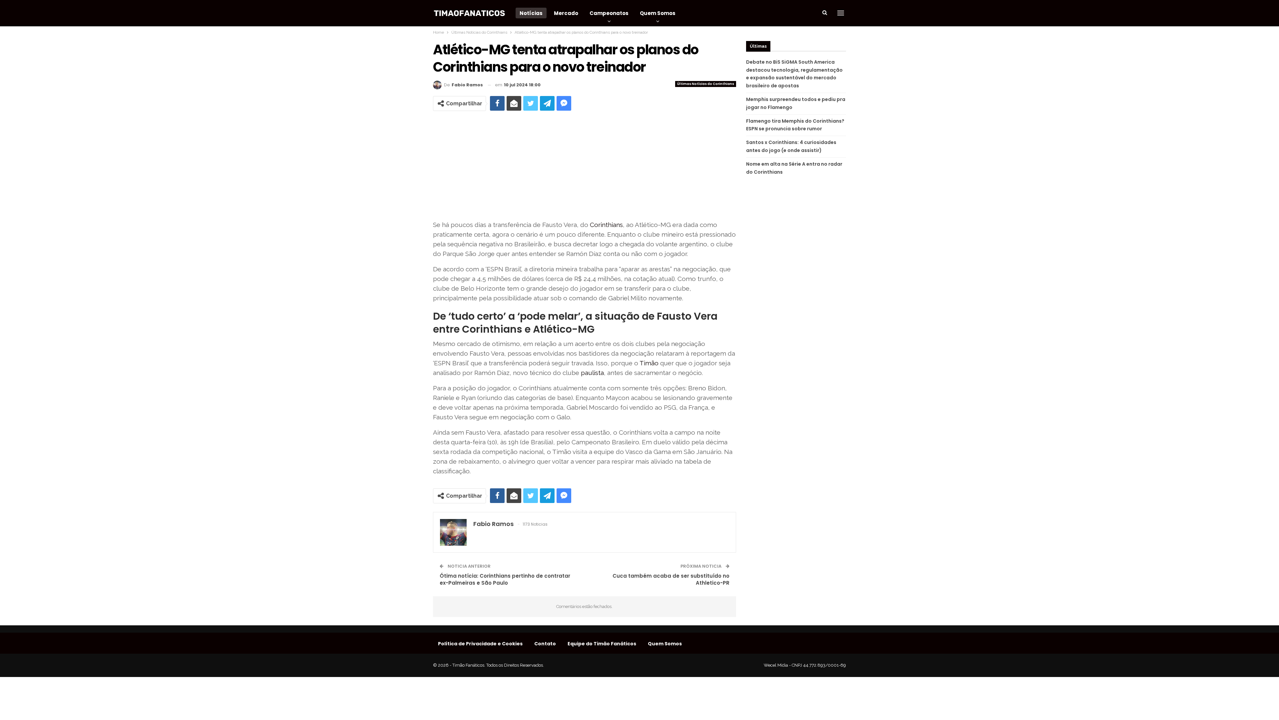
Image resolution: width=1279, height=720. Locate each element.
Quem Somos (657, 13)
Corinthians (606, 224)
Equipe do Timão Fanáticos (602, 643)
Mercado (566, 13)
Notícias (531, 13)
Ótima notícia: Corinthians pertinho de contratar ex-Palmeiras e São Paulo (505, 579)
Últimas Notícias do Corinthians (705, 83)
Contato (545, 643)
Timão (649, 363)
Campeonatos (609, 13)
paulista (592, 372)
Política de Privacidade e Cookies (480, 643)
